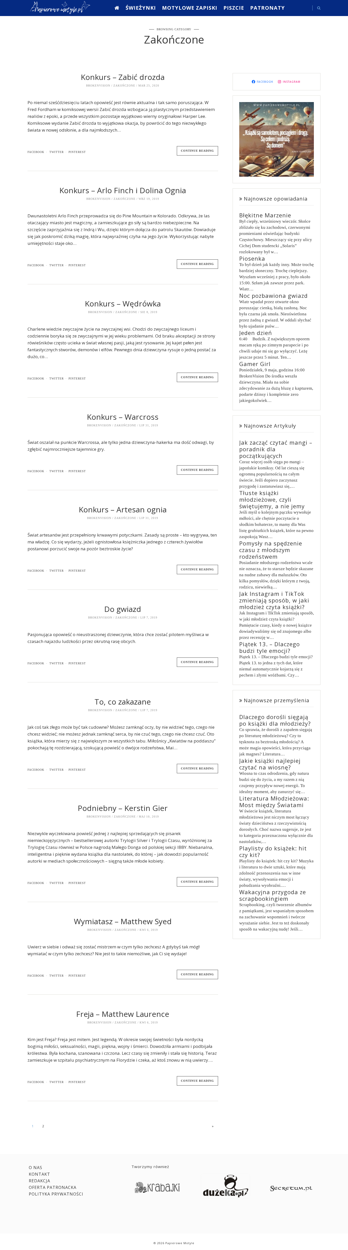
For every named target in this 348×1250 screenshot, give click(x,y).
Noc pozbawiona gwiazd (273, 295)
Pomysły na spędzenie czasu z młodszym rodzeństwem (270, 549)
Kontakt (39, 1174)
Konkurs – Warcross (122, 417)
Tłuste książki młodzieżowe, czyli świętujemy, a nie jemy (272, 499)
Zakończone (124, 85)
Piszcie (233, 7)
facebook (36, 151)
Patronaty (267, 7)
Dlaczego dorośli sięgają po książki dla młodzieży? (275, 720)
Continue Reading (197, 150)
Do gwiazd (122, 609)
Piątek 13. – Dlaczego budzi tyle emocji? (269, 647)
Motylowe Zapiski (189, 7)
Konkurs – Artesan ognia (123, 509)
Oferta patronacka (52, 1187)
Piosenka (252, 258)
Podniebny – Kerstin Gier (123, 808)
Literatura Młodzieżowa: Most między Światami (274, 801)
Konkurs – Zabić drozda (123, 77)
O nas (35, 1167)
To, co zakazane (123, 701)
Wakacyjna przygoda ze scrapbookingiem (272, 895)
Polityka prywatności (56, 1194)
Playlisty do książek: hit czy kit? (273, 851)
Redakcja (39, 1181)
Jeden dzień (255, 332)
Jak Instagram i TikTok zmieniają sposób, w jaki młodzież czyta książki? (274, 600)
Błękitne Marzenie (265, 215)
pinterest (77, 151)
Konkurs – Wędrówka (123, 303)
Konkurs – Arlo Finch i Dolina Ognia (122, 190)
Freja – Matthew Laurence (122, 1014)
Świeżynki (141, 7)
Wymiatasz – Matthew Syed (123, 921)
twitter (56, 151)
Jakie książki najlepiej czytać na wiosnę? (270, 764)
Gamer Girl (255, 364)
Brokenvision (98, 85)
